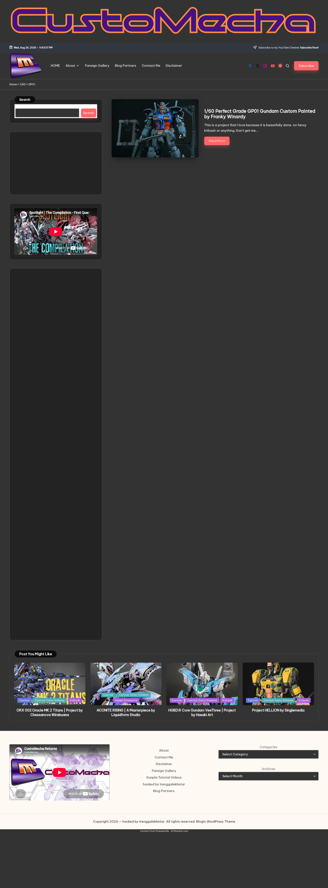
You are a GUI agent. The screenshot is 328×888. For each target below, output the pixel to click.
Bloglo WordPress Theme (215, 821)
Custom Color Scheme (50, 700)
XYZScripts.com (179, 831)
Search (25, 99)
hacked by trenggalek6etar (164, 784)
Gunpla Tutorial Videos (164, 777)
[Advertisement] (55, 163)
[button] (306, 65)
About (164, 750)
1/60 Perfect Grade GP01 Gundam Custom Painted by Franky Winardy (259, 113)
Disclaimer (164, 764)
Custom (24, 700)
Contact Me (164, 757)
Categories (268, 747)
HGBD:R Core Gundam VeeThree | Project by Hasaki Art (202, 712)
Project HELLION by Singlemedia (278, 710)
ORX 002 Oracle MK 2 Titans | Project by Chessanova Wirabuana (50, 712)
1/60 (23, 84)
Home (13, 84)
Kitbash (75, 700)
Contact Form (147, 831)
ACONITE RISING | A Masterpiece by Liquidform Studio (126, 712)
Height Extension (126, 700)
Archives (268, 769)
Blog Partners (164, 791)
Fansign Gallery (164, 771)
